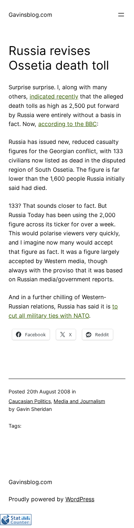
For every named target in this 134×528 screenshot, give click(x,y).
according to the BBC (67, 123)
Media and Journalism (79, 401)
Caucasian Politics (30, 401)
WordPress (79, 499)
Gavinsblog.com (30, 14)
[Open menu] (121, 14)
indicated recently (54, 96)
